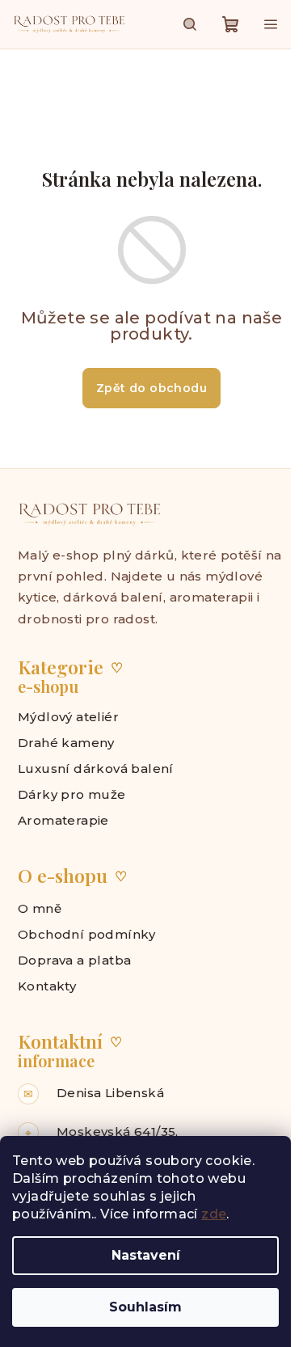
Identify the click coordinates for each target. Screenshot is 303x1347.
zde (213, 1214)
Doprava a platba (74, 960)
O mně (39, 908)
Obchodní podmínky (87, 934)
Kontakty (47, 986)
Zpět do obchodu (151, 388)
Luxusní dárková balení (96, 768)
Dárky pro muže (72, 794)
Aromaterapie (63, 820)
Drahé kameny (66, 742)
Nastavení (146, 1255)
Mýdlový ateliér (68, 716)
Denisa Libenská (110, 1092)
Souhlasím (145, 1307)
